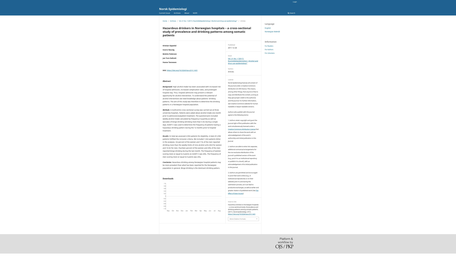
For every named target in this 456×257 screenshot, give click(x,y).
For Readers (269, 46)
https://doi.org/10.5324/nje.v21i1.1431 (182, 70)
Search (292, 13)
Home (165, 21)
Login (295, 2)
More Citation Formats (238, 219)
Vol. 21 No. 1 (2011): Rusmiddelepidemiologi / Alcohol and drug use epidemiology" (208, 21)
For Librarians (270, 53)
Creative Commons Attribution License (241, 129)
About (186, 13)
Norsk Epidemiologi (173, 9)
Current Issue (164, 13)
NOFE (195, 13)
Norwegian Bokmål (272, 31)
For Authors (269, 49)
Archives (177, 13)
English (268, 28)
